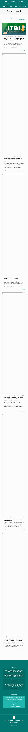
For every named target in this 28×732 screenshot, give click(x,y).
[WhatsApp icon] (13, 727)
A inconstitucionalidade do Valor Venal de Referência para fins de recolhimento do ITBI (14, 40)
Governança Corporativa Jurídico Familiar (15, 697)
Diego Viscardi (8, 36)
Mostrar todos (22, 19)
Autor (16, 18)
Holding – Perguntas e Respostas (14, 699)
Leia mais (23, 50)
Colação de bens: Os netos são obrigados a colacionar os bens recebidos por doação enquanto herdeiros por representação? (14, 639)
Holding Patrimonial (14, 704)
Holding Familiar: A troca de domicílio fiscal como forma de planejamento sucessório (13, 160)
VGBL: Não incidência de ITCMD (11, 278)
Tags (11, 18)
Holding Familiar (14, 701)
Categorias (5, 18)
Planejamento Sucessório (15, 706)
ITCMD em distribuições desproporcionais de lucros (14, 680)
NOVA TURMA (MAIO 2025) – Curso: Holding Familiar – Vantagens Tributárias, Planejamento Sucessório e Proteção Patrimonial (14, 686)
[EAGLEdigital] (14, 725)
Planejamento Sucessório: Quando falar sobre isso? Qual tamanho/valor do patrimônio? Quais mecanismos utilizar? (13, 399)
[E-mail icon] (14, 727)
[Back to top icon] (14, 717)
